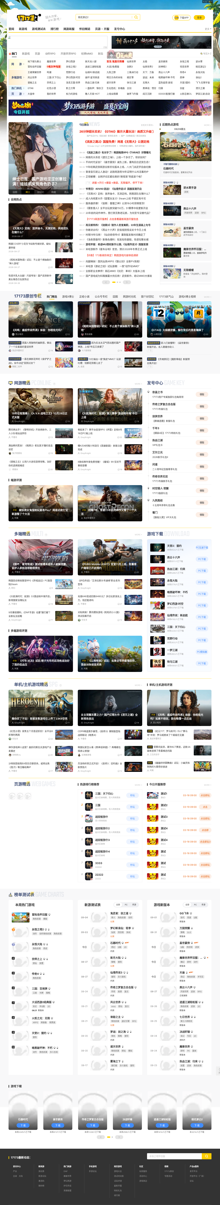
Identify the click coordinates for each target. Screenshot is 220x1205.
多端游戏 (16, 77)
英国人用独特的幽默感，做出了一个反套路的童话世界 (30, 344)
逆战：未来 (148, 77)
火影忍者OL (186, 93)
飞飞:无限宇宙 (203, 82)
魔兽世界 (51, 61)
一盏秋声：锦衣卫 (94, 88)
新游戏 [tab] (26, 53)
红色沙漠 (51, 88)
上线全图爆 (112, 93)
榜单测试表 (24, 914)
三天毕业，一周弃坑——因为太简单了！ (98, 480)
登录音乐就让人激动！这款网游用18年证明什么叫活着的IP (117, 171)
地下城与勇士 (34, 61)
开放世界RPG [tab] (68, 53)
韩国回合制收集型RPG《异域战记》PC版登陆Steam (30, 601)
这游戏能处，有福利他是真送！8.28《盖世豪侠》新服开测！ (30, 482)
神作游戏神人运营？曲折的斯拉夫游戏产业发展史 (30, 768)
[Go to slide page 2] (117, 282)
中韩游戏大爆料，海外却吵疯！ (132, 146)
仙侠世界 (131, 61)
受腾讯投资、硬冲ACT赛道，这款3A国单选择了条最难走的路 (168, 767)
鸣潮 (49, 72)
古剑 (129, 88)
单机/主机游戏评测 (160, 703)
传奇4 (183, 72)
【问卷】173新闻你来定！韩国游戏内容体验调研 (112, 255)
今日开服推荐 (157, 803)
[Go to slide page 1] (113, 282)
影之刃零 (70, 88)
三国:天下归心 (54, 77)
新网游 (41, 1185)
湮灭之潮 (200, 88)
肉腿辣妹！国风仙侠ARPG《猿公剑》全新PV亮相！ (113, 261)
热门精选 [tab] (52, 296)
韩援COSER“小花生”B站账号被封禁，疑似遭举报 (30, 245)
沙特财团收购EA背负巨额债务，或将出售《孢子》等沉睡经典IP (29, 784)
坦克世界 (184, 66)
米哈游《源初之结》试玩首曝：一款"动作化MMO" (112, 266)
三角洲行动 (132, 72)
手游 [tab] (134, 923)
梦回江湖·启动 (203, 93)
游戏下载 (155, 553)
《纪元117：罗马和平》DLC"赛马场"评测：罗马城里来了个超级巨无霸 (167, 752)
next (70, 158)
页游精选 (22, 803)
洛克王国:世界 (73, 82)
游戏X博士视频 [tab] (187, 296)
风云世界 (32, 77)
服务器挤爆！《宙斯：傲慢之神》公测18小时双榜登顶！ (116, 203)
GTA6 (30, 88)
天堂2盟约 (185, 82)
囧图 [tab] (115, 296)
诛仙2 (198, 77)
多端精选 (22, 553)
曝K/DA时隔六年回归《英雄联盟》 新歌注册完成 (100, 467)
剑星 (182, 88)
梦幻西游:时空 (73, 77)
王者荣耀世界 (34, 72)
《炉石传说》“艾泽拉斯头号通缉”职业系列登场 (99, 601)
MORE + (207, 125)
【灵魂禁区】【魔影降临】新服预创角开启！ (168, 361)
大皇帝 (31, 93)
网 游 (16, 64)
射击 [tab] (100, 53)
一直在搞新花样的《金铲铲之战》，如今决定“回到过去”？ (30, 361)
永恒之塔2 (71, 66)
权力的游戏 (71, 93)
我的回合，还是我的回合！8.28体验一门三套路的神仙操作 (30, 633)
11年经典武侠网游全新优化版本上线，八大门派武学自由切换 (118, 166)
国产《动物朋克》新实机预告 (133, 136)
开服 (106, 29)
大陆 (21, 1195)
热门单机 (16, 88)
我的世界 (51, 93)
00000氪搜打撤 (166, 93)
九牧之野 (111, 72)
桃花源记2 (201, 66)
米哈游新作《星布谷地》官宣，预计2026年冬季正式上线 (116, 249)
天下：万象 (148, 72)
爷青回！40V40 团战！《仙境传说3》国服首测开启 (114, 188)
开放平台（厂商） (197, 1195)
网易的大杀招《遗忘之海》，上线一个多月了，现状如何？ (116, 157)
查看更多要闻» (147, 125)
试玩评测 (118, 1200)
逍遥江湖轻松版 (93, 66)
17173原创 (169, 1190)
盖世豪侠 (162, 61)
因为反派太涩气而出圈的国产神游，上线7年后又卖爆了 (99, 344)
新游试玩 (42, 1195)
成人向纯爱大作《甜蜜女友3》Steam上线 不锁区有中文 (116, 198)
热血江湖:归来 (92, 82)
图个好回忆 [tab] (147, 296)
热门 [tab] (14, 53)
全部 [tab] (118, 923)
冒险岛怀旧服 (34, 66)
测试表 (41, 1190)
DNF (66, 1190)
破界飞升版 (132, 93)
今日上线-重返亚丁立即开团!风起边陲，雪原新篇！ (99, 633)
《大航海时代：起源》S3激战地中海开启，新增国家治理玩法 (30, 617)
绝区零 (130, 77)
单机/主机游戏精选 (31, 703)
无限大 (146, 82)
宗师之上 (51, 82)
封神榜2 (162, 66)
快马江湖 (131, 82)
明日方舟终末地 (114, 77)
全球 (15, 1195)
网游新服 (68, 29)
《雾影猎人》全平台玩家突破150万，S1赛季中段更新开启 (117, 208)
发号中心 (119, 29)
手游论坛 (93, 1190)
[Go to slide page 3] (120, 282)
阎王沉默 (147, 93)
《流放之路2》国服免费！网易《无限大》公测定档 (116, 141)
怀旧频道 (84, 29)
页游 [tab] (37, 53)
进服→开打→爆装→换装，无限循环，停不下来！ (118, 182)
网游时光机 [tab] (129, 296)
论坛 (192, 1200)
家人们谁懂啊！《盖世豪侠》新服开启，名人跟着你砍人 (168, 344)
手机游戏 (93, 1185)
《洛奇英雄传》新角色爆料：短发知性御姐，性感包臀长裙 (117, 239)
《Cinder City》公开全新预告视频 (101, 146)
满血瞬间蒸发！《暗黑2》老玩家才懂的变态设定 (31, 466)
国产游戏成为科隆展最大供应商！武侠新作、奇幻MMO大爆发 (119, 275)
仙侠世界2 (148, 66)
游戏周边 (143, 1200)
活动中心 (143, 1195)
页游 (97, 29)
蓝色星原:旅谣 (165, 82)
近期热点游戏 (170, 124)
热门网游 (67, 1185)
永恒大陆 (200, 72)
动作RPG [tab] (50, 53)
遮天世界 (111, 82)
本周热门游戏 (25, 924)
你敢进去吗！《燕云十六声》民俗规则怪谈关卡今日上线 (116, 229)
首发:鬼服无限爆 (115, 61)
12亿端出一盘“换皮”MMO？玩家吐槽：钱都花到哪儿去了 (99, 361)
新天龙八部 (90, 61)
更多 (207, 29)
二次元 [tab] (125, 53)
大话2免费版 (113, 66)
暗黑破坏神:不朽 (166, 77)
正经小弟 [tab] (84, 296)
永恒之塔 (184, 61)
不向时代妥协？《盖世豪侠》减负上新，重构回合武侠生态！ (118, 162)
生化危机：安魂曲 (116, 88)
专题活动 (168, 1195)
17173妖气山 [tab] (166, 296)
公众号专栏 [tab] (101, 296)
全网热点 (16, 199)
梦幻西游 (70, 61)
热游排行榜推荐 (89, 803)
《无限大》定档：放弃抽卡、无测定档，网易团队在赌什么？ (118, 193)
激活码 (41, 1200)
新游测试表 (93, 924)
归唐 (160, 88)
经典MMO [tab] (87, 53)
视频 (166, 1185)
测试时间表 (119, 1195)
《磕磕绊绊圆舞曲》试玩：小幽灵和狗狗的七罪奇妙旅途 (168, 783)
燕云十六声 (164, 72)
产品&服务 (194, 1185)
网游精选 (22, 402)
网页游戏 (118, 1185)
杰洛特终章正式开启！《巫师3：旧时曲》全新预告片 (100, 784)
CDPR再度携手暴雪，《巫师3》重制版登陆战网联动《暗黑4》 (99, 752)
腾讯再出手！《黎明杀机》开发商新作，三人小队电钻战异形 (30, 450)
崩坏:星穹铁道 (92, 77)
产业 (15, 1190)
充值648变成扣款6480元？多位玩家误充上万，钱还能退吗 (100, 617)
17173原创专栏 (28, 296)
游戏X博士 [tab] (68, 296)
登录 (199, 17)
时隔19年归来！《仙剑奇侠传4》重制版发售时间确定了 (115, 234)
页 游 (16, 93)
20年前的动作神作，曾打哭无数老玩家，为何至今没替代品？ (118, 212)
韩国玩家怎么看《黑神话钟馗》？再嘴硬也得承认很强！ (99, 768)
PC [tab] (126, 923)
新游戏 (23, 29)
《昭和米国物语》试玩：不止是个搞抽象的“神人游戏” (30, 261)
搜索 (136, 17)
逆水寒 (199, 61)
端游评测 (16, 499)
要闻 (11, 29)
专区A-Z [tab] (207, 53)
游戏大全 (118, 1190)
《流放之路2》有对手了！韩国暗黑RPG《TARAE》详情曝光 (118, 152)
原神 (182, 77)
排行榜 (54, 29)
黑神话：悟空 (149, 88)
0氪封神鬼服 (54, 66)
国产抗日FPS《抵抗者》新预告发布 (102, 136)
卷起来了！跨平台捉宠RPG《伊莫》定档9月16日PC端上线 (100, 450)
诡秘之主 (32, 82)
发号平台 (193, 1190)
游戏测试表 (39, 29)
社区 (141, 1185)
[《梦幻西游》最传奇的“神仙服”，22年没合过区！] (41, 158)
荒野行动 (70, 72)
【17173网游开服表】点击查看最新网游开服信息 (112, 219)
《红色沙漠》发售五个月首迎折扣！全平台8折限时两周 (31, 752)
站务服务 (143, 1190)
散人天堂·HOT (92, 93)
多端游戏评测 (19, 649)
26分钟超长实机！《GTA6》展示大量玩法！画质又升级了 (117, 131)
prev (12, 158)
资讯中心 (17, 1185)
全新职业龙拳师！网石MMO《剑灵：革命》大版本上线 (115, 271)
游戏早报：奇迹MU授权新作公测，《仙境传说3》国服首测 (117, 244)
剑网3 (130, 66)
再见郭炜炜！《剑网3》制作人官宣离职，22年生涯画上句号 (118, 225)
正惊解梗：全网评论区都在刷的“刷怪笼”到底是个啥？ (114, 176)
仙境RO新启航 (92, 72)
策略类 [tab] (112, 53)
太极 (145, 61)
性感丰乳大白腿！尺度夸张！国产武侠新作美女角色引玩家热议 (30, 277)
